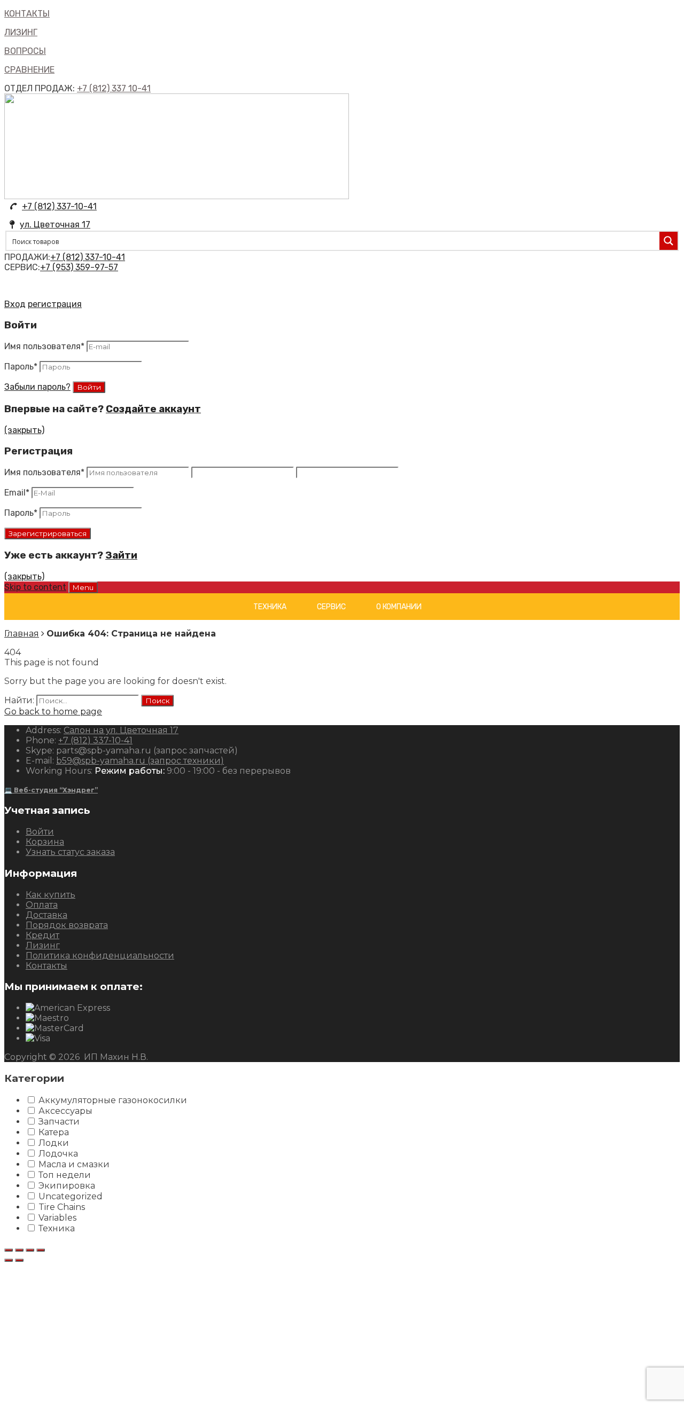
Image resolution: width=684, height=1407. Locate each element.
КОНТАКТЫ (27, 14)
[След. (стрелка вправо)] (19, 1260)
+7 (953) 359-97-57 (79, 267)
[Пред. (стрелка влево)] (8, 1260)
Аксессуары (65, 1111)
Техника (269, 606)
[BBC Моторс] (176, 196)
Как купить (50, 895)
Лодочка (58, 1154)
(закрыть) (24, 430)
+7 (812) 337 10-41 (114, 88)
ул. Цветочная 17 (55, 224)
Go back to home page (53, 711)
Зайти (121, 555)
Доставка (46, 915)
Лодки (53, 1143)
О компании (399, 606)
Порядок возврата (67, 925)
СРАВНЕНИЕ (29, 70)
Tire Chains (61, 1207)
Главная (21, 633)
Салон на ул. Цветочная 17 (121, 730)
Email (16, 493)
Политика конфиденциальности (100, 955)
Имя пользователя (44, 346)
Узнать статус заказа (70, 852)
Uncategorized (70, 1196)
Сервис (331, 606)
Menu (83, 587)
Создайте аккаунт (153, 409)
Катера (53, 1132)
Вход (15, 304)
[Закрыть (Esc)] (8, 1250)
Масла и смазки (74, 1164)
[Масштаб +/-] (40, 1250)
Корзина (45, 842)
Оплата (42, 905)
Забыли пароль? (37, 387)
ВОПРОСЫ (25, 51)
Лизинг (43, 945)
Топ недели (64, 1175)
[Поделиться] (19, 1250)
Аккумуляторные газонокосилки (112, 1100)
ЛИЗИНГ (20, 32)
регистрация (55, 304)
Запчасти (59, 1122)
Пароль (20, 366)
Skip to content (35, 587)
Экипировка (66, 1186)
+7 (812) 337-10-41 (59, 206)
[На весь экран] (30, 1250)
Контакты (46, 966)
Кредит (42, 935)
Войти (40, 832)
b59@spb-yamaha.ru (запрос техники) (140, 761)
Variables (57, 1218)
